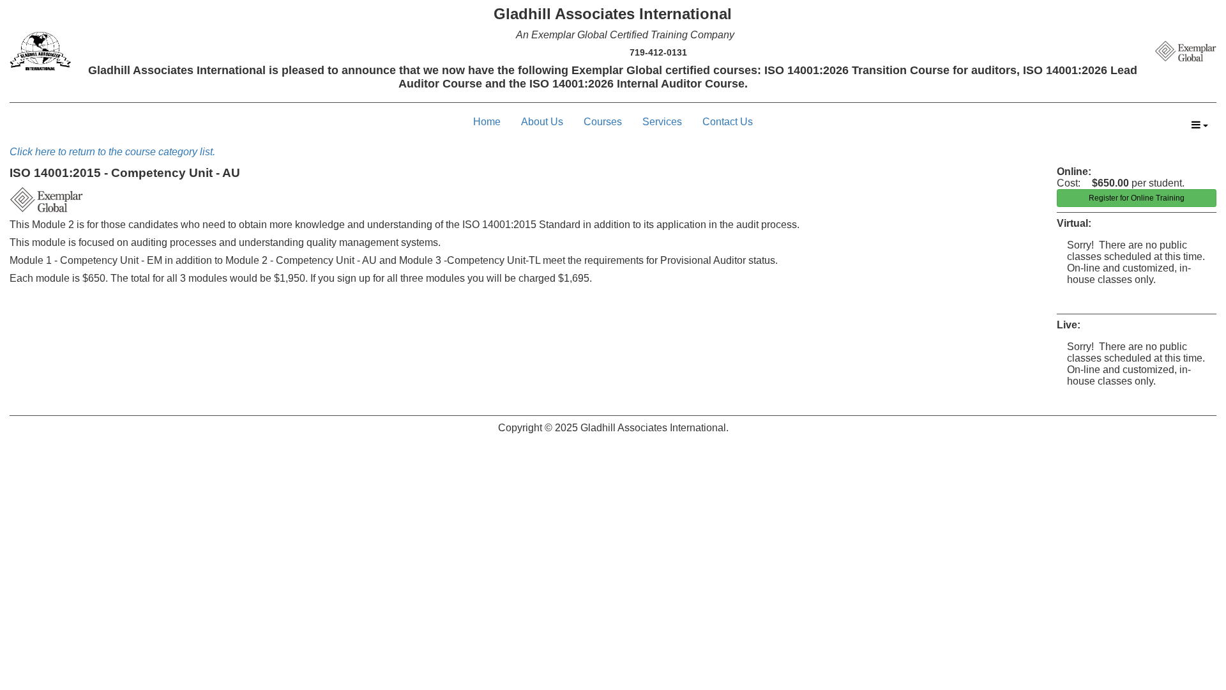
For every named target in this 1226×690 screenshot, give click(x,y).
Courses (603, 121)
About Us (542, 121)
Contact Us (727, 121)
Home (487, 121)
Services (662, 121)
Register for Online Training (1136, 198)
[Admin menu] (1200, 125)
